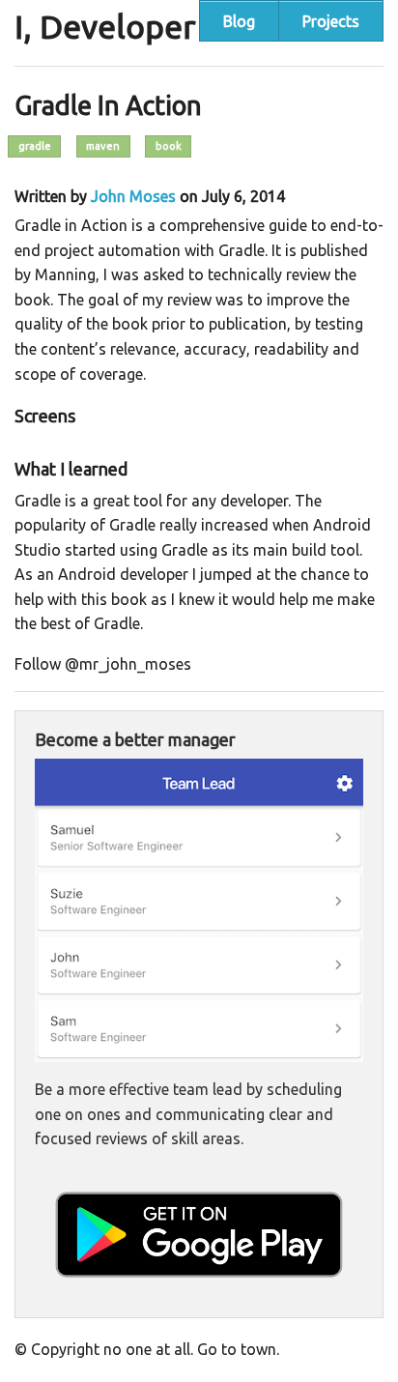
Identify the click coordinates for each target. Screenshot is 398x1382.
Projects (330, 21)
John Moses (133, 196)
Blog (239, 21)
